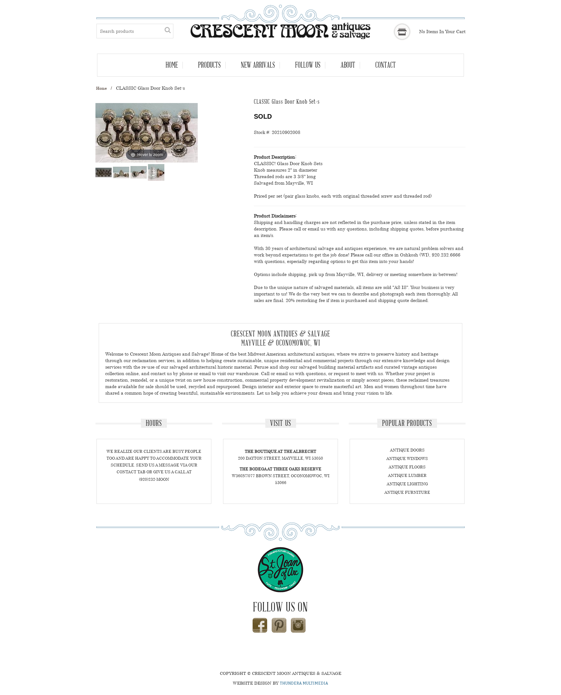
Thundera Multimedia (304, 683)
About (348, 65)
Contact (385, 65)
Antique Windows (407, 458)
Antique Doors (407, 450)
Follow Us (307, 65)
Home (172, 65)
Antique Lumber (407, 475)
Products (209, 65)
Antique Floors (407, 467)
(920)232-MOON (154, 479)
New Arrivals (258, 65)
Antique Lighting (407, 483)
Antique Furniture (407, 492)
